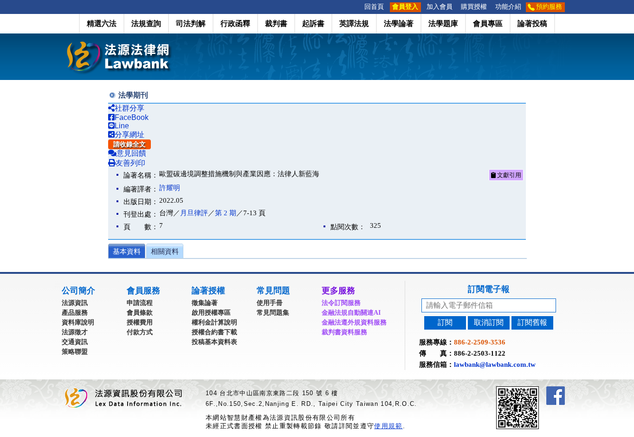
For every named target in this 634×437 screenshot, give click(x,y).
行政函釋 (235, 23)
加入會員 (440, 6)
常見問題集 (273, 312)
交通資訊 (75, 341)
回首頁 (374, 6)
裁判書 (276, 23)
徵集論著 (205, 302)
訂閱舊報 (532, 322)
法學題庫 (443, 23)
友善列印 (130, 163)
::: (357, 6)
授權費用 (140, 322)
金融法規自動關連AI (351, 312)
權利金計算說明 (214, 322)
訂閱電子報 (489, 289)
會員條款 (140, 312)
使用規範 (388, 426)
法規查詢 (146, 23)
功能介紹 (508, 6)
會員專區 (488, 23)
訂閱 (445, 322)
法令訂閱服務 (341, 302)
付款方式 (140, 332)
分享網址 (129, 135)
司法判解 (191, 23)
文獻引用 (508, 175)
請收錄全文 (129, 144)
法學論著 (399, 23)
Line (122, 126)
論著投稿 (532, 23)
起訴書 (313, 23)
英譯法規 (354, 23)
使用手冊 (270, 302)
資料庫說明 (78, 322)
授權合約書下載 (214, 332)
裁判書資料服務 (344, 332)
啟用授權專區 (211, 312)
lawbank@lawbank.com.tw (495, 364)
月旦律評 (194, 213)
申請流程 (140, 302)
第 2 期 (225, 213)
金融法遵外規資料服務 (354, 322)
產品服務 (75, 312)
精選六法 (101, 23)
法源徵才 (75, 332)
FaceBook (132, 117)
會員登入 (405, 6)
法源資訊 (75, 302)
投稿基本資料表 (214, 341)
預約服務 (549, 6)
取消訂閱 (489, 322)
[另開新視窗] (534, 390)
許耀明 (169, 188)
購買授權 (474, 6)
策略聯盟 (75, 351)
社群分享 (129, 108)
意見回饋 (131, 153)
